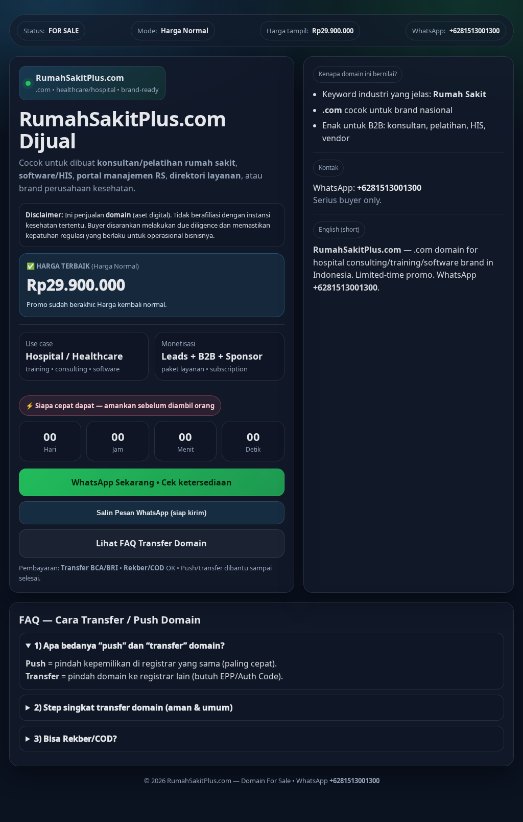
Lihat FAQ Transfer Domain (151, 543)
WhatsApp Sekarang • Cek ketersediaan (152, 482)
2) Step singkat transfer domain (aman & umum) (133, 707)
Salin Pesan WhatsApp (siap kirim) (151, 513)
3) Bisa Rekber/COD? (75, 738)
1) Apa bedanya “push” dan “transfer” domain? (129, 645)
